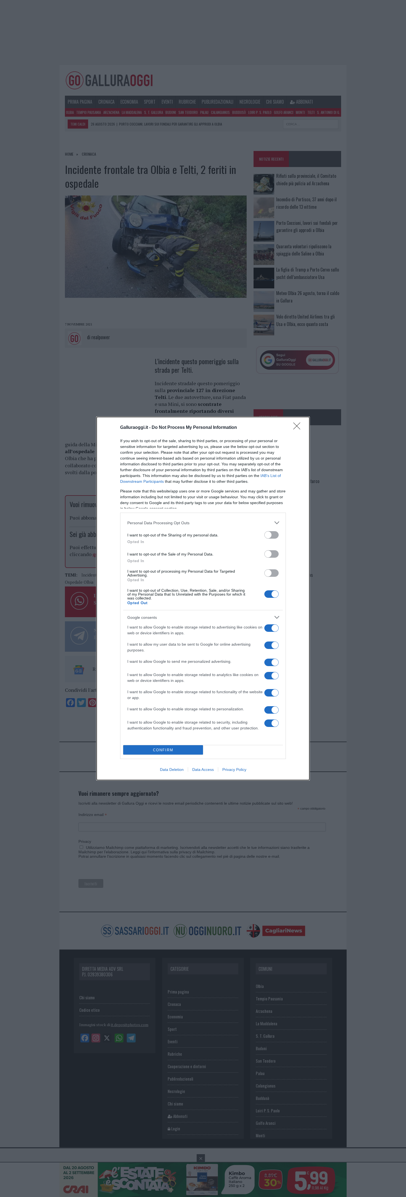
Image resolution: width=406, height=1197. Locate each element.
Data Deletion (172, 769)
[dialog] (203, 598)
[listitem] (203, 523)
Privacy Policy (234, 769)
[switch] (271, 535)
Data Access (203, 769)
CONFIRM (163, 750)
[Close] (298, 428)
